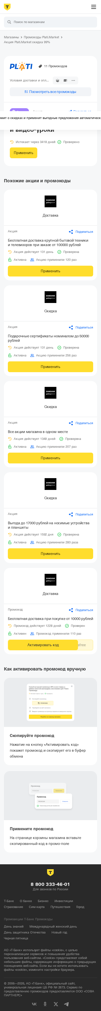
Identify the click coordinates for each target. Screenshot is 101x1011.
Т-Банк (9, 901)
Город (80, 907)
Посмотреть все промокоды (52, 92)
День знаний (14, 926)
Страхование (13, 907)
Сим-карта (37, 907)
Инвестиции (63, 901)
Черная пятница (16, 938)
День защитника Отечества (25, 932)
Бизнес (43, 901)
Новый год (59, 932)
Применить (23, 153)
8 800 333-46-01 (50, 884)
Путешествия (60, 907)
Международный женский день (53, 926)
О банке (26, 901)
